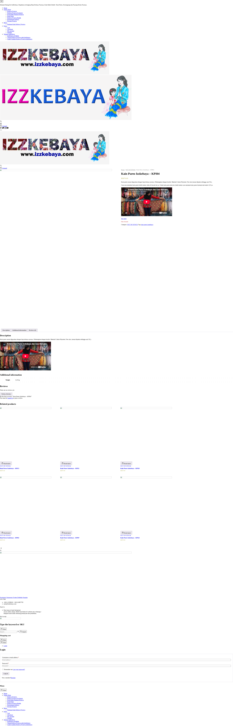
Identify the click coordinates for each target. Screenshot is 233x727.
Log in (6, 673)
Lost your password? (19, 669)
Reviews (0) (32, 330)
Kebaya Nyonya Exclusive (15, 13)
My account (10, 31)
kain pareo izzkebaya (147, 224)
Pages (5, 26)
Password (5, 663)
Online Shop (7, 9)
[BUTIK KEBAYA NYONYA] (54, 164)
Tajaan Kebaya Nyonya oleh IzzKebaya (18, 37)
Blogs (5, 22)
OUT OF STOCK (130, 170)
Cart (8, 27)
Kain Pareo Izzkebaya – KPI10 (130, 468)
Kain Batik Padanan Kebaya (15, 14)
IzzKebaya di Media (13, 36)
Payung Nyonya (12, 21)
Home (5, 8)
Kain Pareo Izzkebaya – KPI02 (9, 538)
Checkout (10, 29)
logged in (10, 398)
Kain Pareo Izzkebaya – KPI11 (69, 468)
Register (13, 678)
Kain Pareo (10, 16)
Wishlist (9, 32)
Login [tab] (5, 646)
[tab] (6, 330)
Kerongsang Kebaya (13, 19)
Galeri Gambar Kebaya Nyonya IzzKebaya (19, 39)
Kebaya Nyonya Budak (14, 18)
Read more (6, 463)
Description (6, 330)
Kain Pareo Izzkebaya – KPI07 (69, 538)
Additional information (19, 330)
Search (24, 632)
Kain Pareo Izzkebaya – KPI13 (9, 468)
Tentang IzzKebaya (9, 34)
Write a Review (6, 394)
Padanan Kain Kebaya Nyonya (16, 24)
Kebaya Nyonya (12, 11)
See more (124, 218)
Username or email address (10, 657)
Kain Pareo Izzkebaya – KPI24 (130, 538)
